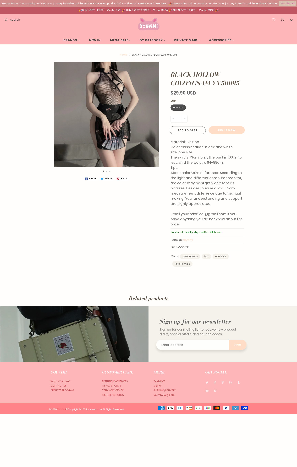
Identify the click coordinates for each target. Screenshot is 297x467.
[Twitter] (207, 383)
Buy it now (226, 130)
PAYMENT (159, 381)
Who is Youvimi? (61, 381)
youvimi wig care (164, 395)
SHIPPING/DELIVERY (165, 390)
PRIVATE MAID (186, 40)
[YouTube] (207, 391)
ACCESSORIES (220, 40)
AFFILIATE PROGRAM (62, 390)
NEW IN (95, 40)
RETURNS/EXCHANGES (115, 381)
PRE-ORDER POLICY (113, 395)
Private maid (182, 264)
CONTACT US (59, 385)
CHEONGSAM (190, 256)
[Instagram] (231, 383)
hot (206, 256)
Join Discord (287, 3)
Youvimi (188, 240)
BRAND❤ (70, 40)
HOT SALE (220, 256)
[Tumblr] (239, 383)
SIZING (157, 385)
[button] (103, 171)
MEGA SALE (119, 40)
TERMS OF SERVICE (113, 390)
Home (123, 54)
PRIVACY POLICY (111, 385)
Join (237, 344)
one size (178, 107)
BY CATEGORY (152, 40)
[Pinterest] (223, 383)
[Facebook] (215, 383)
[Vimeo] (215, 391)
